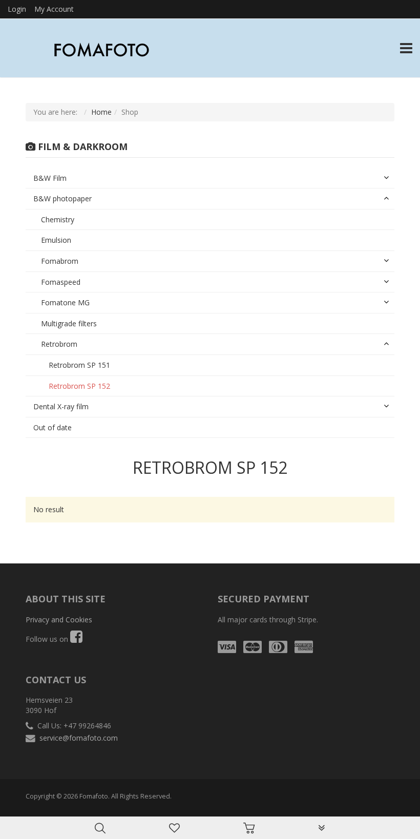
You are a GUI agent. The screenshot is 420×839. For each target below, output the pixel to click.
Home (101, 112)
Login (17, 9)
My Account (54, 9)
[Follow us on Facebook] (76, 639)
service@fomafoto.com (78, 738)
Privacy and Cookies (59, 619)
